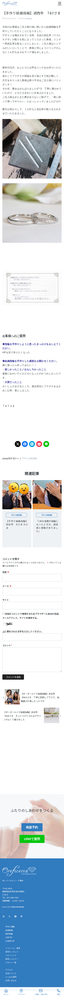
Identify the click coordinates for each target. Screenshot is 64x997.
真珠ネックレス (11, 951)
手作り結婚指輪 (26, 18)
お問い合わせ (10, 980)
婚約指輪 (9, 933)
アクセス (9, 969)
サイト (5, 599)
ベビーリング (10, 955)
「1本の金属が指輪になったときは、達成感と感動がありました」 (47, 526)
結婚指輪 (9, 930)
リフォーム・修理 (12, 948)
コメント (7, 645)
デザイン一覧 (10, 962)
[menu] (59, 3)
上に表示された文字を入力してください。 (22, 631)
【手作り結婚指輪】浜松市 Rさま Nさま (17, 524)
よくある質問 (10, 977)
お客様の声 (10, 941)
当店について (10, 973)
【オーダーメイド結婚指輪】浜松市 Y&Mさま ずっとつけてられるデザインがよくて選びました (22, 715)
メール (6, 585)
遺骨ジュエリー (11, 959)
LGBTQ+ (9, 937)
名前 (5, 571)
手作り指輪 (10, 926)
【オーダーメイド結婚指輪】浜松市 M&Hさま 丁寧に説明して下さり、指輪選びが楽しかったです (40, 697)
